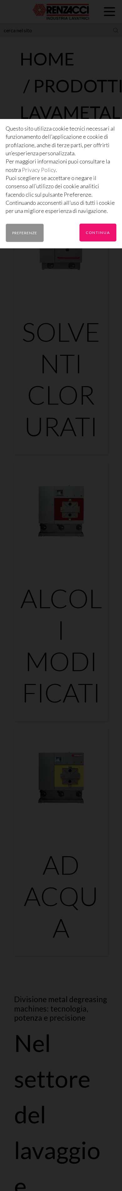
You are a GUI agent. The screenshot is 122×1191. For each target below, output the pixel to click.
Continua (98, 232)
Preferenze (24, 232)
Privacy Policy (39, 170)
